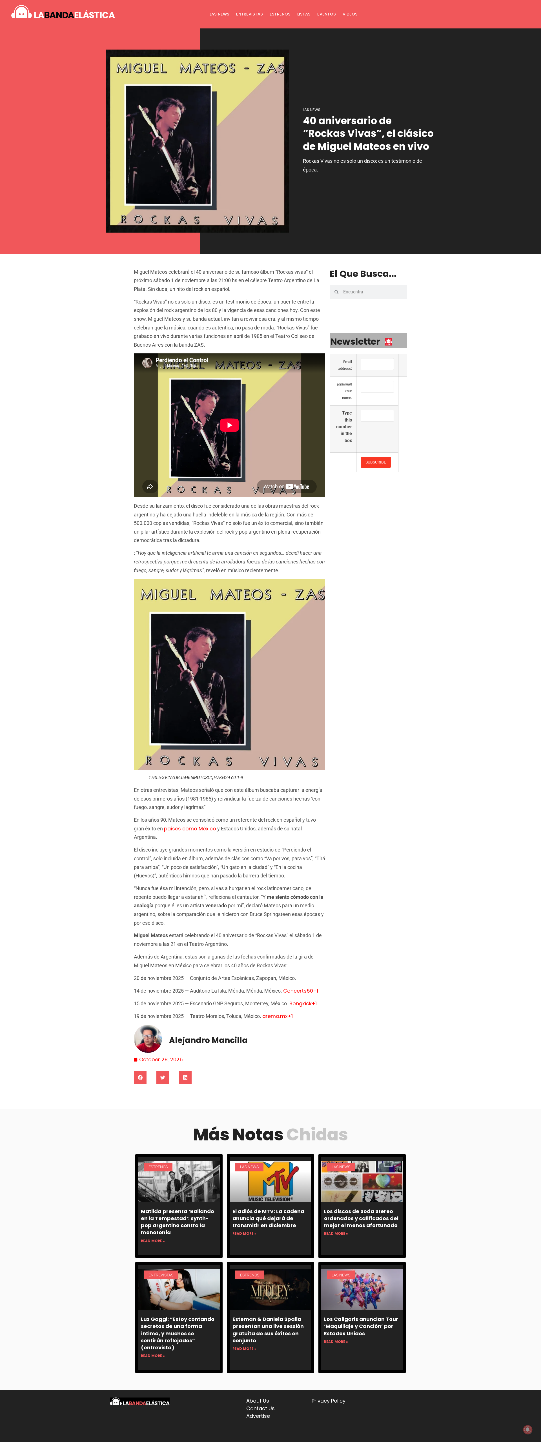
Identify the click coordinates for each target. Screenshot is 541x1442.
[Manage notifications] (527, 1429)
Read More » (153, 1240)
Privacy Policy (328, 1400)
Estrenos (280, 14)
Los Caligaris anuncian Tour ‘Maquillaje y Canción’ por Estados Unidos (361, 1326)
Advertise (258, 1415)
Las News (219, 14)
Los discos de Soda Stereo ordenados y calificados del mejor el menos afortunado (361, 1218)
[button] (140, 1077)
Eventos (326, 14)
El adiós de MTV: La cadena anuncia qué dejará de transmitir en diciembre (268, 1218)
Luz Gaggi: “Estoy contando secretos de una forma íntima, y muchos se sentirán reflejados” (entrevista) (177, 1333)
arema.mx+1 (277, 1016)
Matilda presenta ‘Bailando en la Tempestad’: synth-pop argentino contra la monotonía (177, 1222)
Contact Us (260, 1408)
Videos (350, 14)
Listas (304, 14)
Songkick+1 (303, 1003)
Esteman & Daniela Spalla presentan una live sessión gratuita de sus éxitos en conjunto (268, 1330)
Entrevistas (249, 14)
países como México (190, 828)
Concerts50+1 (300, 990)
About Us (257, 1400)
